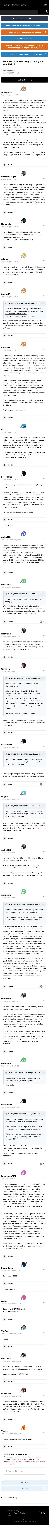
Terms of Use (9, 1513)
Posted (9, 95)
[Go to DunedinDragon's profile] (23, 173)
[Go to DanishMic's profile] (23, 1355)
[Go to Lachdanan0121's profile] (23, 1172)
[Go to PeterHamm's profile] (23, 473)
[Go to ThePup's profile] (23, 1327)
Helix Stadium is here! (24, 39)
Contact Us (38, 1511)
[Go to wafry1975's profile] (23, 630)
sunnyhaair (9, 70)
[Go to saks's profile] (23, 426)
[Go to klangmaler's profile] (23, 220)
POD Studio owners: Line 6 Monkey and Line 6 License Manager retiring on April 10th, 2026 (24, 46)
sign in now (15, 1459)
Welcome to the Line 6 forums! (24, 19)
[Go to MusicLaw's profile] (23, 1390)
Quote (10, 165)
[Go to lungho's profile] (23, 793)
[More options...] (43, 94)
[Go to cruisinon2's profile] (23, 581)
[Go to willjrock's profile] (23, 255)
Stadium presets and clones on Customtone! (24, 54)
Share (25, 1482)
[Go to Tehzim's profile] (23, 1427)
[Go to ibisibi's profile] (23, 1297)
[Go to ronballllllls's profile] (23, 533)
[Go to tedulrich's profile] (23, 665)
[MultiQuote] (4, 164)
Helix (18, 73)
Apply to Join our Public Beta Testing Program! (24, 25)
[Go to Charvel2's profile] (23, 290)
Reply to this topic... (15, 1471)
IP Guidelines (24, 1512)
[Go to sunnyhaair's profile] (23, 88)
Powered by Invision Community (24, 1521)
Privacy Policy (16, 1512)
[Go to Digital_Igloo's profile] (23, 1264)
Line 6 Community (14, 5)
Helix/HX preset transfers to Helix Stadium (24, 32)
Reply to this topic (24, 80)
